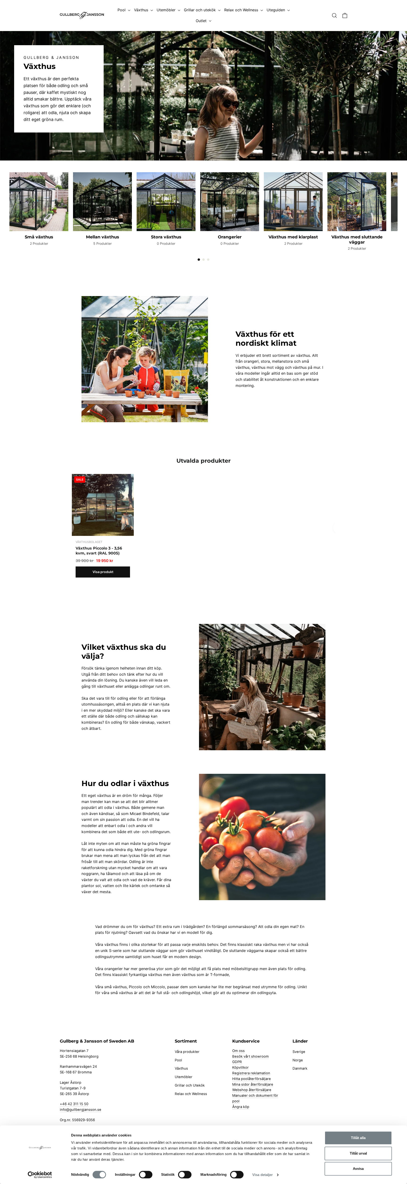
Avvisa (358, 1169)
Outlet (202, 20)
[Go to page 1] (199, 259)
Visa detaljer (262, 1175)
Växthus (141, 10)
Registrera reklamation (251, 1073)
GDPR (237, 1062)
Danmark (300, 1068)
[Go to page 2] (203, 259)
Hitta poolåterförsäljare (251, 1079)
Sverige (299, 1052)
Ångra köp (240, 1107)
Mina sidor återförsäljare (252, 1084)
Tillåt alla (358, 1138)
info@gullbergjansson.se (80, 1110)
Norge (298, 1060)
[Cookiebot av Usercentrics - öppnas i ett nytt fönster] (40, 1174)
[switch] (145, 1174)
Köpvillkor (240, 1067)
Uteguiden (276, 10)
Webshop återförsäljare (251, 1090)
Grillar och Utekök (190, 1085)
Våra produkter (187, 1052)
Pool (122, 10)
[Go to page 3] (208, 259)
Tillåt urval (358, 1153)
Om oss (238, 1051)
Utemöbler (167, 10)
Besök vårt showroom (250, 1056)
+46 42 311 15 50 (74, 1104)
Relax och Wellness (241, 10)
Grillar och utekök (200, 10)
